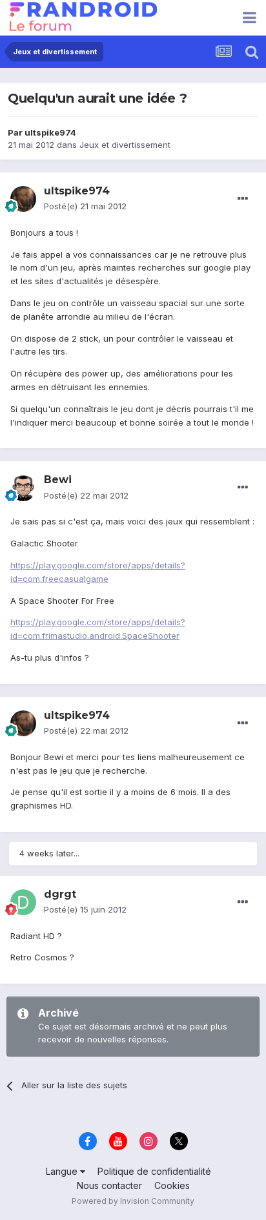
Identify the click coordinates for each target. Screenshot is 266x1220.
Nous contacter (109, 1185)
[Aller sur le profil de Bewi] (23, 488)
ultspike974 (50, 132)
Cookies (172, 1185)
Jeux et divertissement (124, 145)
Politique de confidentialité (154, 1171)
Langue (63, 1171)
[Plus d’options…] (243, 199)
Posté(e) (85, 206)
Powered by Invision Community (133, 1201)
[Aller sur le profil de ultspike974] (23, 199)
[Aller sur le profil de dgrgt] (23, 902)
